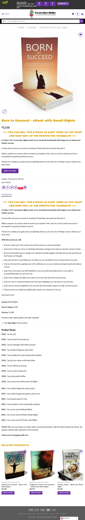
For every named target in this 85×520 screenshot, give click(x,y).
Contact (63, 514)
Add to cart (10, 171)
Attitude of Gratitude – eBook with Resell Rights (14, 486)
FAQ (57, 514)
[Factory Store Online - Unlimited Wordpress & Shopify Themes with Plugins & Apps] (42, 14)
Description (7, 196)
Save (21, 188)
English (66, 518)
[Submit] (81, 21)
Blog (52, 514)
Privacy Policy (43, 514)
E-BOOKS (7, 182)
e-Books (31, 28)
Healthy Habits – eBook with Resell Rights (70, 486)
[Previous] (1, 474)
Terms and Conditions (27, 514)
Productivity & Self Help (53, 28)
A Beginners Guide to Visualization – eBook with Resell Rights (42, 486)
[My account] (77, 14)
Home (21, 28)
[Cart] (82, 14)
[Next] (83, 474)
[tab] (7, 196)
